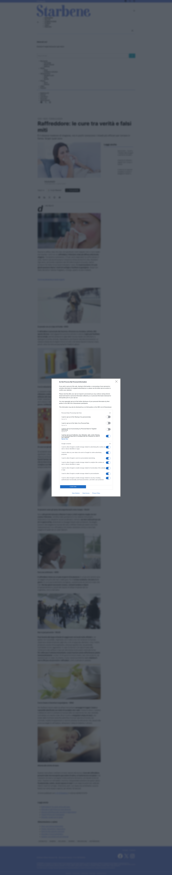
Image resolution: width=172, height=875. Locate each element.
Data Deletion (76, 493)
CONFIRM (73, 486)
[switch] (108, 417)
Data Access (86, 493)
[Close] (117, 382)
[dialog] (86, 438)
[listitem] (86, 413)
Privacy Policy (96, 493)
